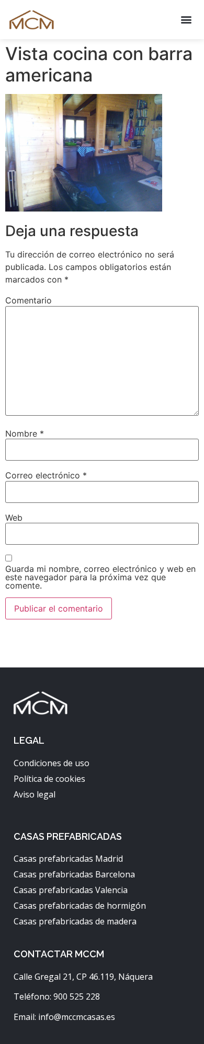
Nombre (24, 433)
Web (13, 517)
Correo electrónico (46, 475)
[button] (186, 19)
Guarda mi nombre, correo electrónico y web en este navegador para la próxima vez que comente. (100, 577)
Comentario (28, 300)
